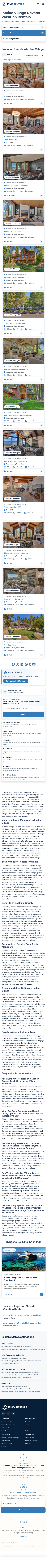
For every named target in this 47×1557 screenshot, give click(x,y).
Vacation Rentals (7, 1422)
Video (27, 1425)
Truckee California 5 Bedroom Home (13, 1358)
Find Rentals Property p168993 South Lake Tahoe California (21, 1361)
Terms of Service (31, 1440)
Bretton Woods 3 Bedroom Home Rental (14, 1349)
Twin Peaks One (10, 140)
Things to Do (5, 1428)
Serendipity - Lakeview (13, 599)
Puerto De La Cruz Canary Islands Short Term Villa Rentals (20, 1391)
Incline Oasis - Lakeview (14, 277)
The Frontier (9, 94)
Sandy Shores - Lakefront (14, 323)
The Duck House (11, 645)
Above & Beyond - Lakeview (15, 461)
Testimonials (5, 1440)
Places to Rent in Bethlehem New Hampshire (16, 1347)
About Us (28, 1422)
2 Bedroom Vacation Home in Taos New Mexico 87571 (19, 1375)
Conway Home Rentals (38, 1349)
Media (27, 1428)
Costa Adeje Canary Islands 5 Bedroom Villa (16, 1389)
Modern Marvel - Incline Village (17, 232)
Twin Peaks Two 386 (12, 507)
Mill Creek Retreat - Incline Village (18, 415)
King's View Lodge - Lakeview (16, 553)
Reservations (29, 1437)
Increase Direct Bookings (10, 1437)
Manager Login (6, 1443)
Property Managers (8, 1425)
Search (23, 714)
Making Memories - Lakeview (16, 369)
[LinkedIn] (8, 1413)
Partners (4, 1446)
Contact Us (22, 1536)
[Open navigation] (43, 4)
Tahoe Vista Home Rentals (10, 1363)
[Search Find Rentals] (38, 4)
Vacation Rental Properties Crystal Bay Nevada (23, 1315)
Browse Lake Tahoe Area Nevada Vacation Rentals (24, 22)
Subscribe (23, 1510)
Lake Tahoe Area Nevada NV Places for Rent (22, 1323)
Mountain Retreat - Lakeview (16, 186)
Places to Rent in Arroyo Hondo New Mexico (16, 1377)
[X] (13, 1413)
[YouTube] (3, 1413)
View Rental (41, 103)
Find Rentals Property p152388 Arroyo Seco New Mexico (20, 1372)
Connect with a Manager (16, 681)
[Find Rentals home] (12, 4)
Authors (27, 1431)
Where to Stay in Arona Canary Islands (14, 1386)
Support (27, 1443)
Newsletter (5, 1431)
